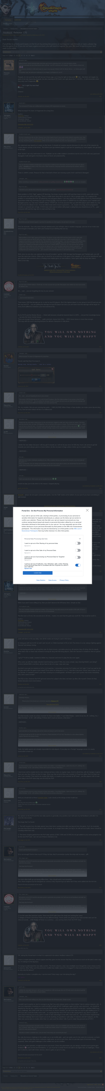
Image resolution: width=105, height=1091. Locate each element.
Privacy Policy (64, 580)
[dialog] (52, 545)
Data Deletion (41, 580)
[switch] (78, 543)
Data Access (52, 580)
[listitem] (52, 539)
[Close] (88, 511)
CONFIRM (38, 573)
